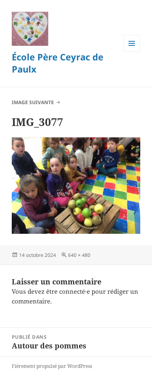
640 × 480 (79, 255)
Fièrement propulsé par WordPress (52, 366)
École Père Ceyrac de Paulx (57, 63)
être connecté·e (68, 291)
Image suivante (33, 102)
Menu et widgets (132, 51)
